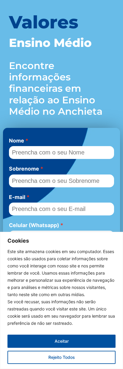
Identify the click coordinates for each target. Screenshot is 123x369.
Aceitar (62, 341)
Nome (16, 140)
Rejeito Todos (61, 357)
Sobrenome (24, 169)
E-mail (17, 197)
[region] (61, 300)
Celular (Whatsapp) (34, 225)
